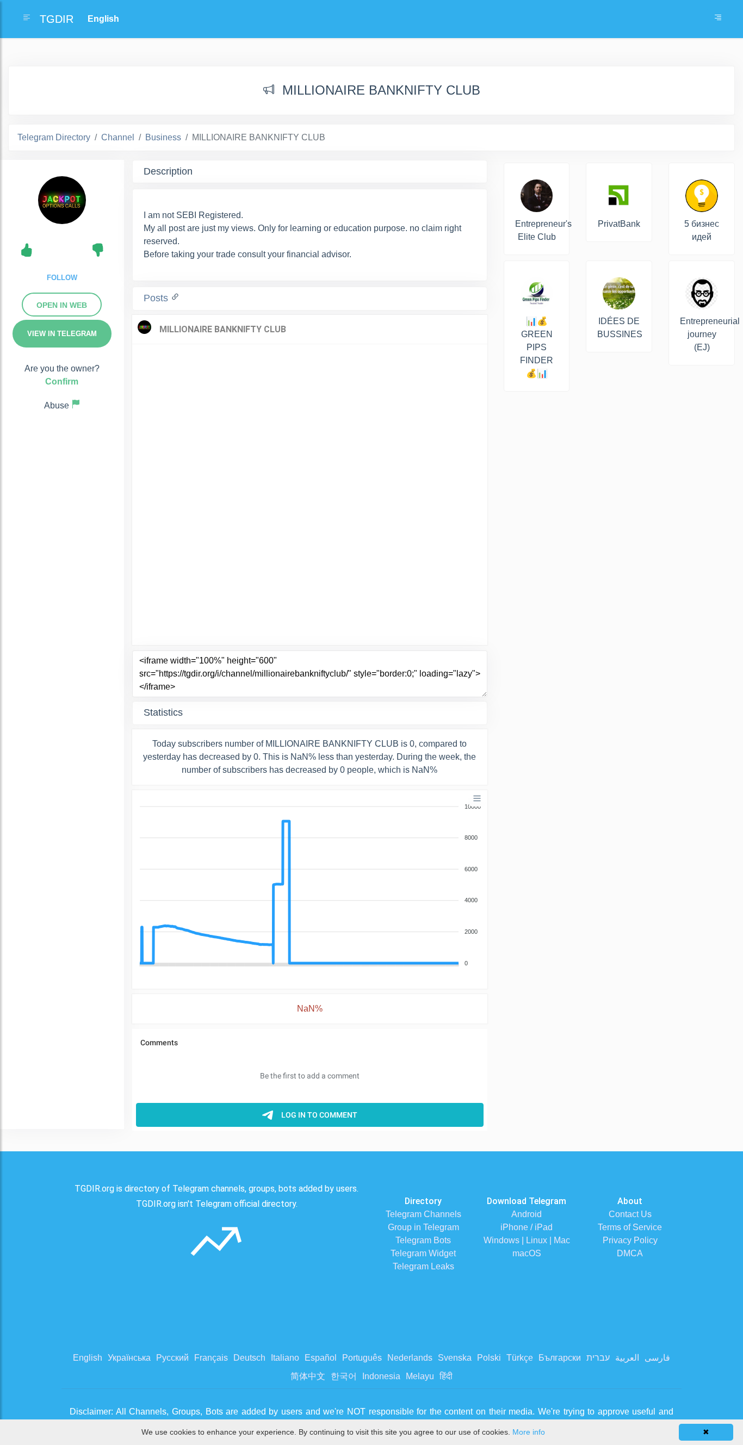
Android (526, 1214)
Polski (489, 1357)
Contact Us (630, 1214)
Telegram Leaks (423, 1266)
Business (163, 137)
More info (528, 1432)
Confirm (61, 381)
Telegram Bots (423, 1240)
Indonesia (381, 1376)
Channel (117, 137)
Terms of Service (630, 1227)
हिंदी (446, 1376)
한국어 (344, 1376)
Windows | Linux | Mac (527, 1240)
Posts (157, 298)
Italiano (285, 1357)
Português (362, 1357)
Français (211, 1357)
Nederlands (409, 1357)
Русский (172, 1357)
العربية (627, 1357)
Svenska (455, 1357)
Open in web (61, 305)
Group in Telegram (423, 1227)
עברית (598, 1357)
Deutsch (249, 1357)
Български (559, 1357)
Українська (129, 1357)
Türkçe (519, 1357)
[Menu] (477, 798)
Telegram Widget (423, 1253)
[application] (309, 885)
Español (321, 1357)
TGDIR (56, 19)
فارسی (657, 1357)
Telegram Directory (53, 137)
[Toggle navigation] (718, 19)
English (87, 1357)
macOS (526, 1253)
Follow (62, 278)
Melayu (420, 1376)
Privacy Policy (630, 1240)
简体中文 (307, 1376)
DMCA (630, 1253)
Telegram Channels (423, 1214)
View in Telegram (62, 334)
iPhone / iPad (526, 1227)
